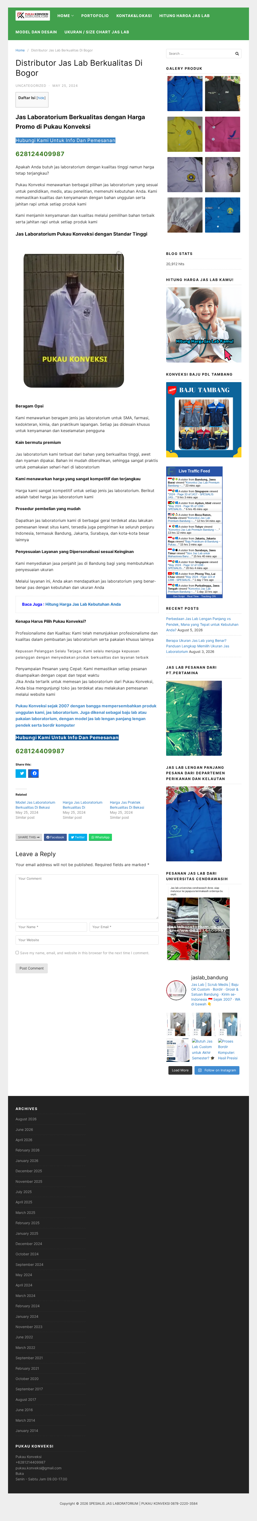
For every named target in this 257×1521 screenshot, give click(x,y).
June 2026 (24, 1129)
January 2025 (27, 1233)
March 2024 (25, 1295)
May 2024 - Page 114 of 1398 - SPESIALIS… (191, 578)
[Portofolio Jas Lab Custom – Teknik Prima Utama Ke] (177, 1050)
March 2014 (25, 1420)
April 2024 (24, 1285)
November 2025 (29, 1181)
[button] (185, 96)
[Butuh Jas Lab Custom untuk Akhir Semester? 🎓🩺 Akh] (203, 1050)
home (63, 15)
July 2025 (24, 1192)
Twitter (79, 837)
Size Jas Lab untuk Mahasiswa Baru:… (189, 555)
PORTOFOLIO (95, 15)
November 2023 (29, 1327)
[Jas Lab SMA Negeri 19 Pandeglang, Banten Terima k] (203, 1024)
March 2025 (25, 1212)
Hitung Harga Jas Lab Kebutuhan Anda (83, 604)
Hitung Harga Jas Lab (184, 15)
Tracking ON (208, 596)
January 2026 (27, 1160)
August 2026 (26, 1119)
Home (20, 50)
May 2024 (24, 1275)
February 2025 (28, 1223)
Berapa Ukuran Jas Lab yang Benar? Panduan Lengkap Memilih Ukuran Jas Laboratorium (197, 646)
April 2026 (24, 1140)
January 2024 (27, 1316)
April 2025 (24, 1202)
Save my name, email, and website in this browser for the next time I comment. (84, 953)
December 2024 (29, 1243)
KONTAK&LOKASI (134, 15)
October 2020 (27, 1378)
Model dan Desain (36, 32)
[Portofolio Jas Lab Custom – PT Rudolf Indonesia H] (229, 1024)
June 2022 (24, 1337)
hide (41, 98)
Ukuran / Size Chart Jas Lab (97, 32)
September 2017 (29, 1389)
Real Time (193, 596)
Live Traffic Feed (194, 471)
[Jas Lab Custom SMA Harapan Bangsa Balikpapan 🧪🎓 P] (177, 1024)
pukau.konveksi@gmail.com (38, 1468)
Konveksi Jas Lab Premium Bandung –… (189, 519)
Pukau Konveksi (28, 1457)
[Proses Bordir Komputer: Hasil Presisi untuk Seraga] (229, 1050)
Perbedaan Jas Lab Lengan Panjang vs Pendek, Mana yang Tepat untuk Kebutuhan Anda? (202, 624)
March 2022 (25, 1347)
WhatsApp (101, 837)
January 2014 (27, 1430)
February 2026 (28, 1150)
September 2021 (29, 1358)
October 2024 (27, 1254)
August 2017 (26, 1399)
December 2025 (29, 1171)
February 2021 (27, 1368)
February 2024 (28, 1306)
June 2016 (24, 1410)
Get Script (179, 596)
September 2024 (29, 1264)
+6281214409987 (30, 1462)
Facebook (56, 837)
